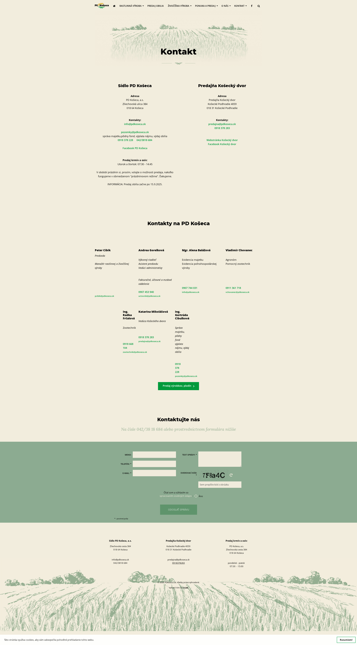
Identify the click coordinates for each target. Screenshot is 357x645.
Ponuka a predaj (205, 5)
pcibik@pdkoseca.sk (104, 296)
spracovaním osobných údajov (176, 495)
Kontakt (239, 5)
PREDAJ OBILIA (155, 5)
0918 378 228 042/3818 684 (135, 140)
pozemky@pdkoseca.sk (135, 132)
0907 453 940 (146, 292)
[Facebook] (251, 5)
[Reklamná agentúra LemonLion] (184, 588)
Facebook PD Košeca (135, 148)
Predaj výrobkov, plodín (177, 385)
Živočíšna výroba (178, 5)
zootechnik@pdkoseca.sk (135, 352)
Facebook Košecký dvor (222, 144)
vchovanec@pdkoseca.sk (237, 292)
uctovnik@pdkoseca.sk (149, 296)
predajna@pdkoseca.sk (222, 124)
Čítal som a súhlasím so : (178, 494)
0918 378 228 (178, 368)
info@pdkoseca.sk (135, 124)
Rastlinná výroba (131, 5)
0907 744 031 (189, 288)
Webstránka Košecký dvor (222, 140)
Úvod (115, 5)
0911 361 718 (233, 288)
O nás (224, 5)
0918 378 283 (222, 128)
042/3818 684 (120, 563)
